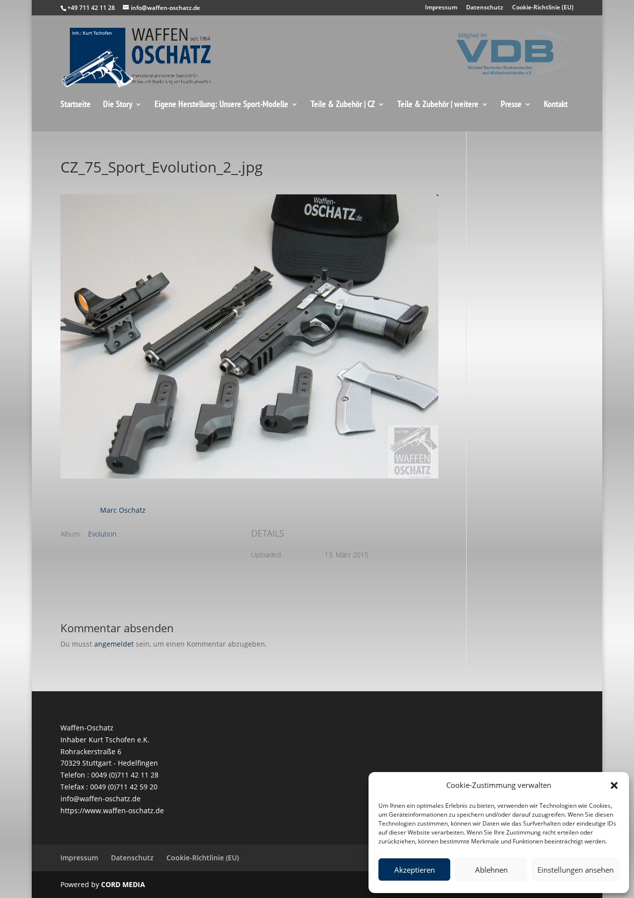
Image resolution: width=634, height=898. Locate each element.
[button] (614, 785)
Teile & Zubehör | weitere (437, 105)
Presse (511, 105)
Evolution (102, 534)
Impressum (441, 7)
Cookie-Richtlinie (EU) (543, 7)
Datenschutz (484, 7)
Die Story (117, 105)
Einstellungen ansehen (575, 870)
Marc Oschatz (123, 510)
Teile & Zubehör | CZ (343, 105)
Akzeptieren (414, 870)
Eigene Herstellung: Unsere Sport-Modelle (221, 105)
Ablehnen (491, 870)
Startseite (75, 105)
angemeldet (114, 644)
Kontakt (556, 105)
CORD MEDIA (123, 884)
